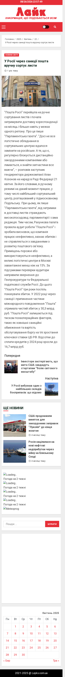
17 (31, 640)
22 (15, 647)
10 (31, 633)
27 (55, 647)
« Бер (6, 660)
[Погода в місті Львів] (31, 492)
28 (7, 654)
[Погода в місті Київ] (31, 475)
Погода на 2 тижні (14, 478)
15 (15, 640)
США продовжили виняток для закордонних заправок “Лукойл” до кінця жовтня (14, 425)
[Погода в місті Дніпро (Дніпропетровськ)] (31, 483)
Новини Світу (11, 55)
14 (7, 640)
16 (23, 640)
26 (47, 647)
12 (47, 633)
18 (39, 640)
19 (47, 640)
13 (55, 633)
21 (7, 647)
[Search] (55, 27)
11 (39, 633)
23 (23, 647)
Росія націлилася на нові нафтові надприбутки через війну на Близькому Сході (14, 451)
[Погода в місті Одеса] (31, 500)
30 (23, 654)
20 (55, 640)
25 (39, 647)
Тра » (56, 660)
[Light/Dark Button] (45, 27)
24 (31, 647)
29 (15, 654)
